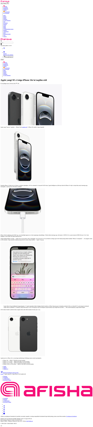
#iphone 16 (5, 368)
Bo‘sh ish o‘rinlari (7, 380)
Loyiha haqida (6, 378)
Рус (2, 3)
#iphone (5, 367)
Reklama (5, 376)
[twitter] (4, 412)
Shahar (4, 18)
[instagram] (4, 410)
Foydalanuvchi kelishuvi (71, 416)
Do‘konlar (5, 23)
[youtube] (4, 414)
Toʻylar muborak (6, 20)
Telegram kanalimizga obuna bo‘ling (10, 372)
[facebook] (4, 408)
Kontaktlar (5, 377)
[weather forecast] (47, 49)
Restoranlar (7, 11)
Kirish (5, 3)
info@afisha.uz (29, 421)
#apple (4, 366)
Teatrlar (5, 10)
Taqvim (5, 36)
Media (4, 27)
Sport (4, 32)
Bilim (4, 15)
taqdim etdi (24, 127)
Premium (5, 19)
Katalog (5, 30)
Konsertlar (5, 7)
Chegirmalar (6, 31)
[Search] (8, 3)
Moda (4, 26)
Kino (6, 6)
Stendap (5, 24)
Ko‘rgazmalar (6, 13)
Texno (4, 25)
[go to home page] (5, 1)
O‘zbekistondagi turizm (8, 29)
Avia (4, 35)
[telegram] (4, 406)
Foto (4, 21)
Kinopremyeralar (7, 34)
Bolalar (4, 16)
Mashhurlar (5, 8)
